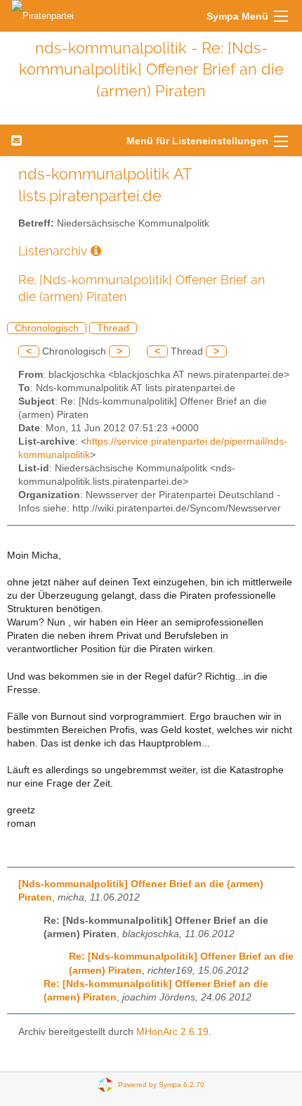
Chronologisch (47, 328)
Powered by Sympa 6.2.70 (161, 1084)
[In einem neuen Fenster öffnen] (96, 250)
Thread (113, 328)
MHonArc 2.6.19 (172, 1031)
